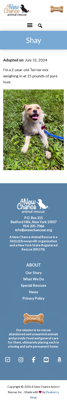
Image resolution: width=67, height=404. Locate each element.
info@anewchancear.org (33, 230)
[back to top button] (59, 387)
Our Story (33, 272)
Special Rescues (33, 285)
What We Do (33, 279)
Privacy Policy (33, 298)
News (33, 292)
